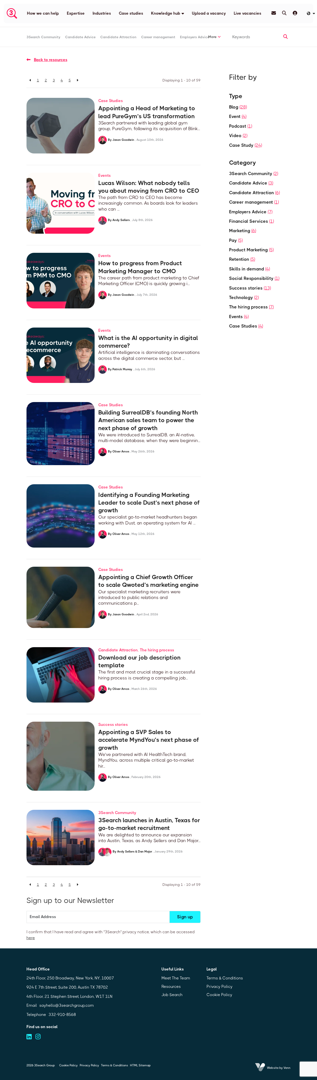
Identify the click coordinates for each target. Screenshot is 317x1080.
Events (104, 175)
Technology (244, 297)
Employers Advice (194, 37)
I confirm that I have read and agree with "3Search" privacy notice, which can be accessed (110, 935)
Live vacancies (247, 13)
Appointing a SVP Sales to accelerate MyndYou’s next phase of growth (148, 740)
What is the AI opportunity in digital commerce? (148, 342)
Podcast (240, 126)
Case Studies (110, 100)
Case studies (131, 13)
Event (237, 116)
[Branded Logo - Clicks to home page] (12, 13)
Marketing (242, 230)
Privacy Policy (220, 986)
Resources (171, 986)
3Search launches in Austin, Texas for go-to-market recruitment (149, 824)
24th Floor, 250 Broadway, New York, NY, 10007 (70, 978)
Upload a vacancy (209, 13)
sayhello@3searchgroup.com (66, 1005)
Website (273, 1068)
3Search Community (43, 37)
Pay (236, 240)
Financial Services (251, 221)
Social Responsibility (254, 278)
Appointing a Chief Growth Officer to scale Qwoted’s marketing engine (148, 581)
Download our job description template (139, 661)
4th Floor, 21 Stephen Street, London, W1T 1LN (69, 996)
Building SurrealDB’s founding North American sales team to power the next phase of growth (148, 420)
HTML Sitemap (140, 1065)
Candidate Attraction (118, 37)
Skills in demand (249, 268)
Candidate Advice (80, 37)
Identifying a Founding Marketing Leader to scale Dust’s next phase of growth (149, 502)
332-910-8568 (62, 1014)
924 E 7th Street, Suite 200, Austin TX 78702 (67, 987)
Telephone (36, 1014)
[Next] (77, 80)
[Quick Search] (284, 13)
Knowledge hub (165, 13)
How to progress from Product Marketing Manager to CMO (140, 267)
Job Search (172, 994)
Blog (238, 107)
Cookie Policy (219, 994)
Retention (242, 259)
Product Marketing (251, 249)
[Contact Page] (273, 13)
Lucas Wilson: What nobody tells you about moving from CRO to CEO (148, 187)
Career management (158, 37)
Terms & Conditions (225, 978)
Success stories (113, 724)
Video (238, 135)
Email (31, 1005)
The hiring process (157, 650)
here (30, 937)
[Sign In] (295, 13)
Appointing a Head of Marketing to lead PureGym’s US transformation (146, 112)
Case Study (245, 145)
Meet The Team (175, 978)
